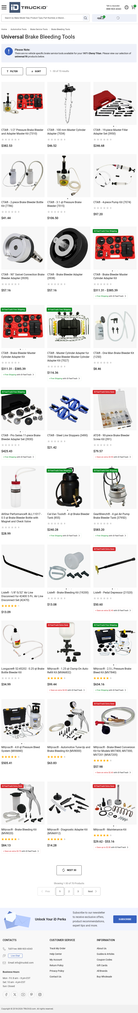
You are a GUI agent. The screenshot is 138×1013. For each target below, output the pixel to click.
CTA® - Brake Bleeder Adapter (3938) (64, 276)
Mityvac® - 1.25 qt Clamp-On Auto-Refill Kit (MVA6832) (68, 670)
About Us (101, 948)
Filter (14, 71)
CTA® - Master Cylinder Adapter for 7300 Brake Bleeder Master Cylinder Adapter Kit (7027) (68, 356)
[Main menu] (4, 7)
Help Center (56, 954)
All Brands (102, 971)
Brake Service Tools (39, 29)
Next (90, 891)
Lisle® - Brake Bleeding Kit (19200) (68, 592)
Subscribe (125, 919)
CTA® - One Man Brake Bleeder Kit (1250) (113, 354)
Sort (38, 71)
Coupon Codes (104, 959)
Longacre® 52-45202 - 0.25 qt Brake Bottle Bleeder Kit (22, 670)
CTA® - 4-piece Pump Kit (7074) (112, 202)
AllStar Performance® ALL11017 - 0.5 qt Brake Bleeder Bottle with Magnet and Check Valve (21, 517)
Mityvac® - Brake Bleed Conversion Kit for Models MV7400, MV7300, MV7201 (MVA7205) (114, 751)
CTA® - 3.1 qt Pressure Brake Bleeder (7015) (64, 204)
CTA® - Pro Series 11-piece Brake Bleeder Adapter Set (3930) (20, 437)
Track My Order (57, 948)
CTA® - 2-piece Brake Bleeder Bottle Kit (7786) (22, 204)
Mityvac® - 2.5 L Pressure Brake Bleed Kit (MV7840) (112, 670)
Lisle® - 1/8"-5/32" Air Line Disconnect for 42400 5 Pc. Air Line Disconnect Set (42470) (22, 596)
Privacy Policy (57, 971)
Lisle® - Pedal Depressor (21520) (113, 592)
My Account (56, 959)
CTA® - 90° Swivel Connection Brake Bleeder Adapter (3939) (22, 276)
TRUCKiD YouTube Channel (23, 994)
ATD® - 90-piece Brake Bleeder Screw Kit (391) (111, 437)
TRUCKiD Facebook (6, 994)
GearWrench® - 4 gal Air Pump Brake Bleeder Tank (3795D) (111, 515)
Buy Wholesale (104, 976)
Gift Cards (102, 965)
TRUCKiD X (14, 994)
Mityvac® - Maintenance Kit (109, 829)
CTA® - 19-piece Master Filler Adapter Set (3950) (110, 131)
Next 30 (71, 870)
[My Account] (126, 7)
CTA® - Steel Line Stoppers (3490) (67, 435)
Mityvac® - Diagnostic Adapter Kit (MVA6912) (67, 831)
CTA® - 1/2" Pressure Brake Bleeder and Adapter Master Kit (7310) (22, 131)
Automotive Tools (19, 29)
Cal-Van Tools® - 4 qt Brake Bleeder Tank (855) (68, 515)
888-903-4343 (113, 9)
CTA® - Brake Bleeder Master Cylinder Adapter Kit (110, 276)
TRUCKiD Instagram (39, 994)
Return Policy (56, 965)
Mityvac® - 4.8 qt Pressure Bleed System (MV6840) (20, 749)
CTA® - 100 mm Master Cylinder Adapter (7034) (66, 131)
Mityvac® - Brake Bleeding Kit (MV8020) (19, 831)
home (4, 29)
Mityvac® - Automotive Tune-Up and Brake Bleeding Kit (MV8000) (68, 749)
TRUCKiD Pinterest (31, 994)
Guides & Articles (105, 954)
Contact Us (55, 976)
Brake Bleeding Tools (60, 29)
